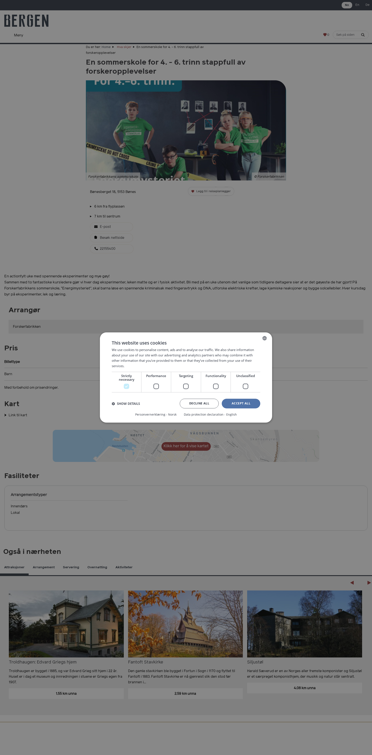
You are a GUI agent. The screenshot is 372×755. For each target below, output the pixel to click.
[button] (126, 403)
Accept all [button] (241, 403)
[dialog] (186, 377)
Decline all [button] (199, 403)
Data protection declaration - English (210, 415)
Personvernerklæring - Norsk (156, 415)
